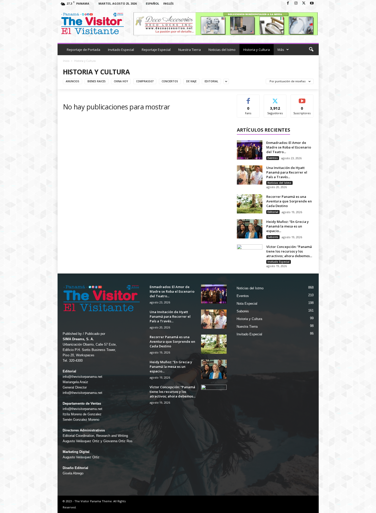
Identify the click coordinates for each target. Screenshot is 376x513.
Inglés (168, 3)
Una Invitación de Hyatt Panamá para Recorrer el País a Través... (286, 172)
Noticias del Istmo (222, 49)
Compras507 (144, 81)
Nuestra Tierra (189, 49)
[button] (311, 49)
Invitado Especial (121, 49)
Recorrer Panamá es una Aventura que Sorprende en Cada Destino (289, 201)
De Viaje (191, 81)
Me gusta (248, 98)
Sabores (273, 237)
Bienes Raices (96, 81)
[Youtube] (312, 3)
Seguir (275, 98)
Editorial (211, 81)
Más (281, 49)
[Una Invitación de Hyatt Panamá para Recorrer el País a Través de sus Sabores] (249, 175)
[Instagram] (296, 3)
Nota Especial (247, 303)
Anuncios (72, 81)
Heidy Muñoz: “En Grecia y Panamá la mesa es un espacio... (287, 226)
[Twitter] (304, 3)
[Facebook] (288, 3)
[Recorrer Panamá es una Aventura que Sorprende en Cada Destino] (249, 203)
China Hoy (121, 81)
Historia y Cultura (256, 49)
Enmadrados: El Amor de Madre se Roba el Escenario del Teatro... (288, 147)
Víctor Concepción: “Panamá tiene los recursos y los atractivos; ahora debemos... (289, 251)
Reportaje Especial (156, 49)
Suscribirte (302, 98)
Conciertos (170, 81)
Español (152, 3)
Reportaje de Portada (83, 49)
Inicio (66, 61)
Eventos (273, 158)
